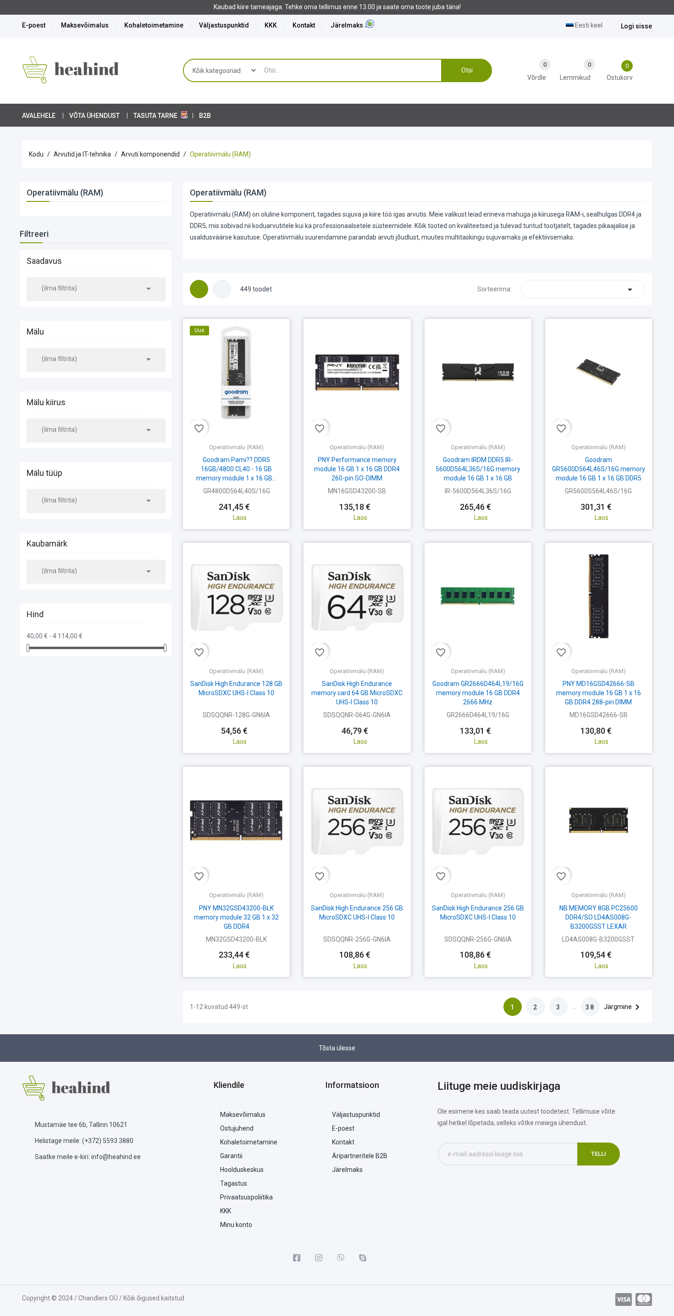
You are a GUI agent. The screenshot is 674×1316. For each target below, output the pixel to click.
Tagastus (233, 1183)
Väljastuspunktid (224, 25)
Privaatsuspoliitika (246, 1197)
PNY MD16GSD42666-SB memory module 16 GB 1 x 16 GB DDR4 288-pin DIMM (598, 693)
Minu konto (236, 1224)
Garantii (231, 1156)
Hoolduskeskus (242, 1169)
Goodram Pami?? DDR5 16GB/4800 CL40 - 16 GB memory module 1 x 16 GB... (236, 469)
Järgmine (623, 1007)
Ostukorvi (236, 498)
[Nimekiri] (222, 289)
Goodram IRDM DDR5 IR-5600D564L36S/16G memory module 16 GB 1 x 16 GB (478, 469)
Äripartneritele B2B (359, 1156)
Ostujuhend (237, 1128)
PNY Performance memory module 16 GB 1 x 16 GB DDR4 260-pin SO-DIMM (357, 469)
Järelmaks (347, 25)
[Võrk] (199, 289)
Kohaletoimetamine (153, 25)
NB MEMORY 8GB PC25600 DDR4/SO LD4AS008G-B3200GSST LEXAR (598, 917)
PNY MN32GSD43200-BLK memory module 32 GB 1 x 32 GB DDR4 (236, 917)
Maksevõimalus (85, 25)
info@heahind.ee (116, 1156)
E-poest (33, 25)
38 (590, 1007)
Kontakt (304, 25)
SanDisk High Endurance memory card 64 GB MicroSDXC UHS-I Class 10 (357, 693)
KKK (271, 25)
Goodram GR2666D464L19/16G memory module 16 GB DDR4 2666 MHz (478, 693)
